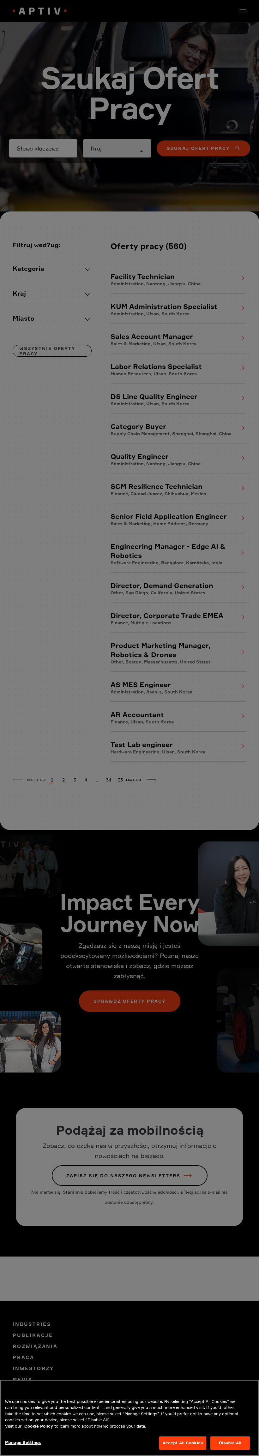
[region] (129, 1418)
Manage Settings (23, 1442)
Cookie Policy (38, 1426)
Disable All (230, 1442)
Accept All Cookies (183, 1442)
